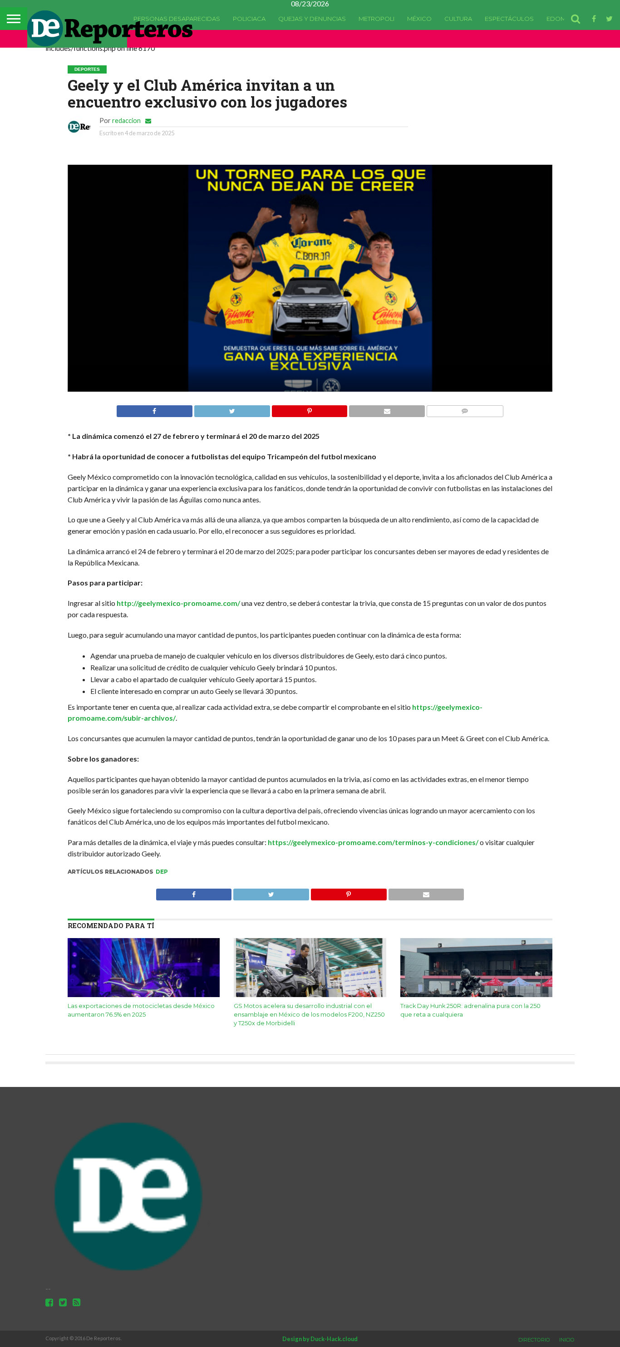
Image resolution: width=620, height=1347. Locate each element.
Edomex (560, 18)
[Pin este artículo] (309, 408)
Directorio (534, 1340)
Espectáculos (509, 18)
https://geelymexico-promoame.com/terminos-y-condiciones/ (373, 842)
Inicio (567, 1340)
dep (162, 871)
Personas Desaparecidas (176, 18)
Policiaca (249, 18)
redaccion (126, 120)
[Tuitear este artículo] (232, 408)
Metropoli (376, 18)
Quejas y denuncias (312, 18)
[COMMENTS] (464, 408)
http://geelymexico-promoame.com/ (178, 603)
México (419, 18)
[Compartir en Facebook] (154, 408)
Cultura (458, 18)
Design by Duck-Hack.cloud (320, 1338)
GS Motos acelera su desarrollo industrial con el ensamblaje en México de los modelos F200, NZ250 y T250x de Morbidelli (309, 1014)
